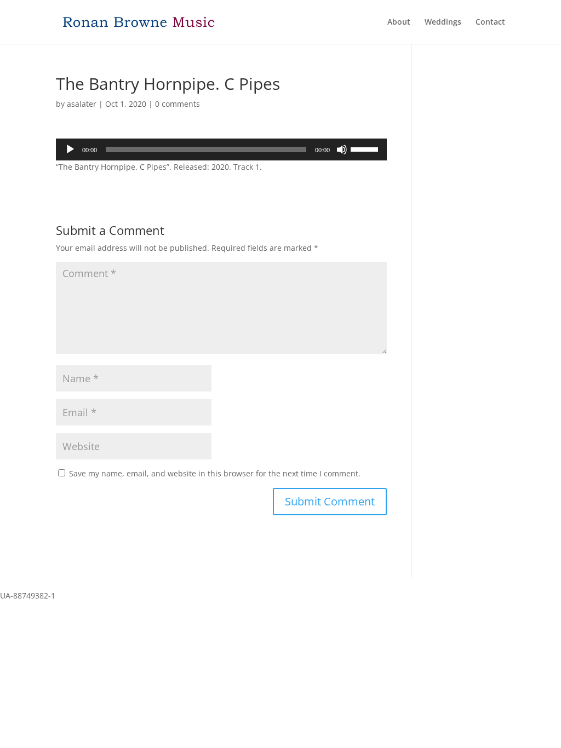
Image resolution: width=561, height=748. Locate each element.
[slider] (366, 148)
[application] (221, 149)
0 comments (177, 104)
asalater (81, 104)
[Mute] (341, 149)
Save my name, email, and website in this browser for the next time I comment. (214, 473)
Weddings (443, 22)
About (398, 22)
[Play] (70, 149)
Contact (490, 22)
